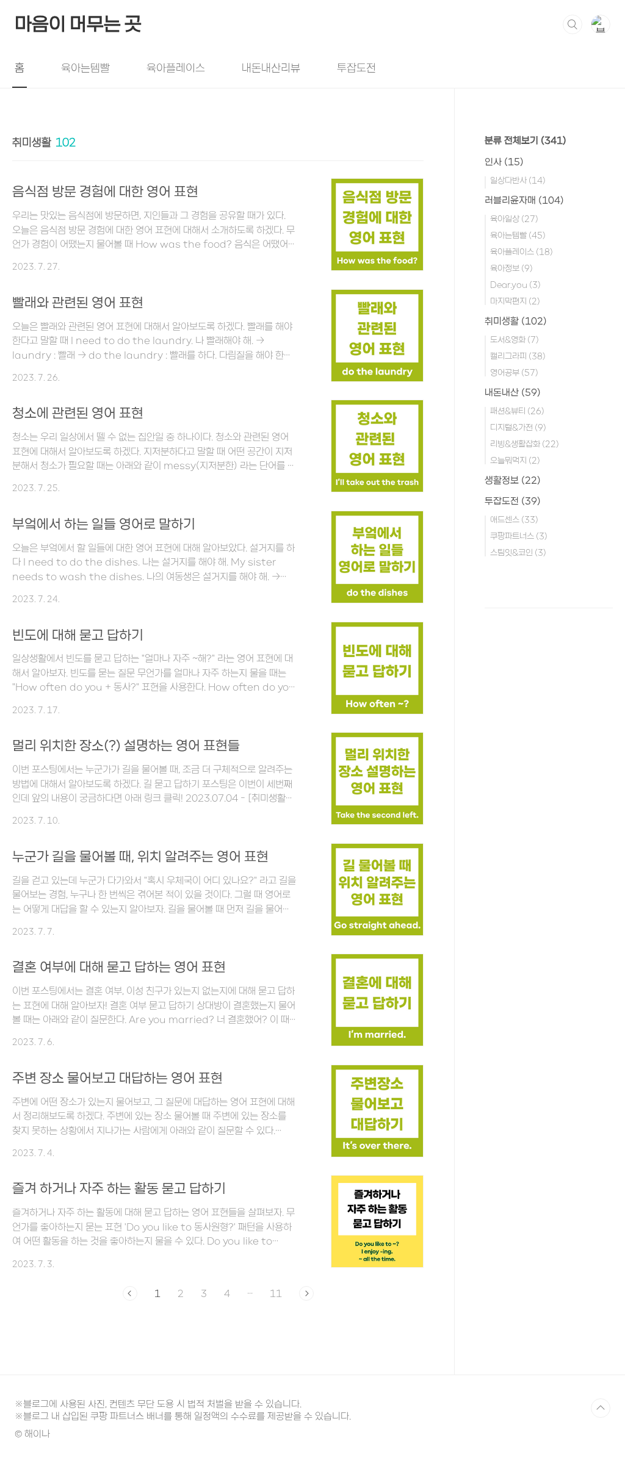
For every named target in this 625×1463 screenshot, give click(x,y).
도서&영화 (514, 339)
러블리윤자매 (524, 200)
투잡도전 (356, 67)
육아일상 (514, 219)
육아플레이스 (175, 67)
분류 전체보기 (525, 140)
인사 (504, 161)
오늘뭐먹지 (515, 460)
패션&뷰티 (517, 411)
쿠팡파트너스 (518, 536)
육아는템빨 (85, 67)
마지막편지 (515, 301)
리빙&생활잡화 (524, 444)
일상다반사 (518, 180)
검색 (572, 24)
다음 (306, 1293)
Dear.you (515, 284)
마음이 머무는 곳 (78, 24)
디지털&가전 (518, 427)
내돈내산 (513, 392)
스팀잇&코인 (518, 552)
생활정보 (513, 480)
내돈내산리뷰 (271, 67)
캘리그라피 (518, 356)
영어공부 (514, 372)
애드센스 (514, 519)
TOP (600, 1408)
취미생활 (516, 321)
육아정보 (511, 268)
